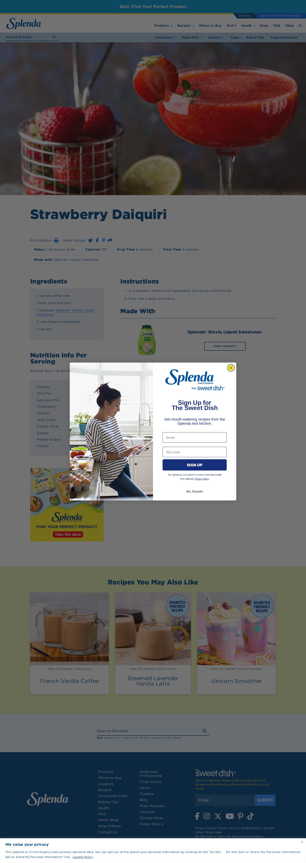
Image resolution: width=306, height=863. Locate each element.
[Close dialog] (231, 367)
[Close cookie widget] (302, 842)
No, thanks (194, 491)
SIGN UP (195, 465)
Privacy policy (201, 479)
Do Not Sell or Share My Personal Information (263, 852)
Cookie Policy (83, 857)
